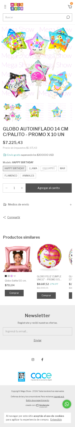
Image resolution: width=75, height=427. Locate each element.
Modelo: (18, 162)
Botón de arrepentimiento (37, 400)
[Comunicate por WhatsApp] (66, 404)
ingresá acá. (59, 396)
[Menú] (6, 7)
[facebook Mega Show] (42, 359)
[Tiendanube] (38, 406)
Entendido (56, 419)
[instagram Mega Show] (32, 359)
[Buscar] (67, 17)
